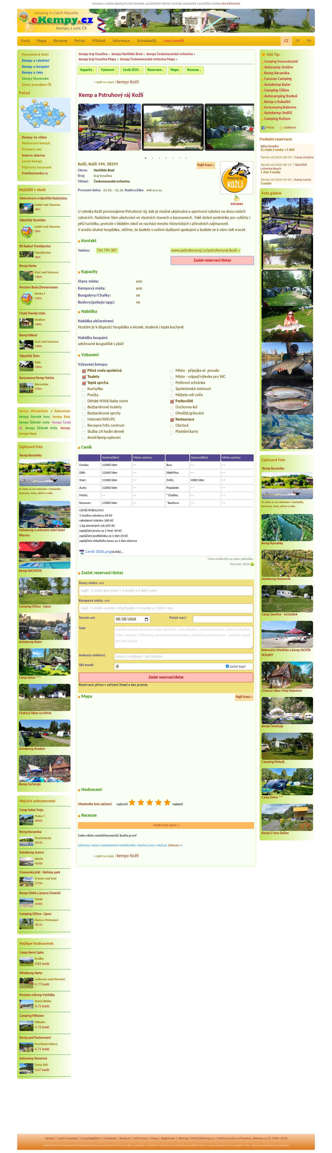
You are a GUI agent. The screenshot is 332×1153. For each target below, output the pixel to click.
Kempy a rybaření (35, 61)
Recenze (60, 41)
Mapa (41, 41)
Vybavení (107, 70)
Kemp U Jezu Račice (275, 833)
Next (251, 130)
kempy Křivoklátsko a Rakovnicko (44, 411)
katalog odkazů (190, 1145)
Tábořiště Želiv (29, 356)
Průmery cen (32, 149)
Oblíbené (290, 127)
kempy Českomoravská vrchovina (170, 54)
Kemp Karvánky (272, 543)
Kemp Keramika (31, 455)
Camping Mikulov (31, 1016)
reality (117, 1145)
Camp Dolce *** (30, 678)
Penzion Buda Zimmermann (38, 287)
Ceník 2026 (131, 70)
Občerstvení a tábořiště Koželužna (43, 198)
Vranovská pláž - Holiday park (39, 872)
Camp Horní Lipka (31, 952)
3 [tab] (159, 158)
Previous (81, 130)
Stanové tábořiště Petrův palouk (283, 176)
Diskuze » (174, 845)
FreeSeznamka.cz (35, 173)
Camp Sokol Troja (31, 810)
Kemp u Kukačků (277, 102)
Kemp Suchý (303, 163)
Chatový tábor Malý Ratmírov (282, 691)
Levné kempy (32, 161)
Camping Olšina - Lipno (35, 606)
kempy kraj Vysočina (93, 54)
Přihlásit (98, 41)
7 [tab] (186, 158)
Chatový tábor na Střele (35, 713)
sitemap (183, 1138)
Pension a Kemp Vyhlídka (37, 995)
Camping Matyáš (273, 762)
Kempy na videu (34, 137)
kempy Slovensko (35, 79)
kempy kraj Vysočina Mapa (97, 59)
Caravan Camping (278, 79)
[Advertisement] (44, 1106)
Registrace (168, 1138)
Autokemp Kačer (30, 642)
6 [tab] (179, 158)
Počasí (80, 41)
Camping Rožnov (277, 119)
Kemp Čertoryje (30, 784)
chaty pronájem (234, 1145)
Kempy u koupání (35, 67)
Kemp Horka (27, 266)
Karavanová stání (35, 54)
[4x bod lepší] (159, 803)
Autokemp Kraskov (32, 749)
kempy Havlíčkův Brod (127, 54)
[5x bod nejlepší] (168, 803)
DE (298, 41)
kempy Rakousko (280, 1145)
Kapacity (86, 70)
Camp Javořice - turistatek (279, 614)
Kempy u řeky (32, 73)
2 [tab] (152, 158)
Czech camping (67, 1138)
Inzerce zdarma (33, 155)
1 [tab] (145, 158)
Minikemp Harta (30, 973)
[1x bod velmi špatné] (132, 803)
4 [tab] (166, 158)
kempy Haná (27, 434)
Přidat (270, 127)
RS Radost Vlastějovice (35, 246)
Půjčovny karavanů (36, 167)
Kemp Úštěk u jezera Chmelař (40, 893)
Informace (121, 41)
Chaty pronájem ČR (36, 85)
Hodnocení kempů (36, 143)
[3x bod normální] (150, 803)
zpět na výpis (105, 82)
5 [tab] (173, 158)
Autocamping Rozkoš (280, 96)
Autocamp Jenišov (278, 67)
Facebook (110, 1138)
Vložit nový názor (166, 825)
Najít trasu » (205, 165)
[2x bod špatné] (141, 803)
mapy (211, 1145)
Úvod (25, 41)
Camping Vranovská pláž (281, 61)
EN (309, 41)
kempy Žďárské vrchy (34, 422)
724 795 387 (107, 250)
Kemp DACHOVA (30, 571)
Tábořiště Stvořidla (32, 220)
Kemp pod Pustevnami (35, 1038)
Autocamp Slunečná (33, 1058)
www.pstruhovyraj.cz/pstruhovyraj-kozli (204, 250)
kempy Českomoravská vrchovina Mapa (147, 59)
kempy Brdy (61, 417)
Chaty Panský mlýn (32, 313)
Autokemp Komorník (276, 579)
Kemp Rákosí (28, 335)
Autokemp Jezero (31, 852)
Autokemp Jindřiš (278, 113)
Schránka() (146, 41)
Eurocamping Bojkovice (280, 107)
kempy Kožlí (128, 82)
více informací (230, 3)
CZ (286, 41)
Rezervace (154, 70)
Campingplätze (90, 1138)
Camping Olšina (276, 90)
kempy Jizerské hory (34, 417)
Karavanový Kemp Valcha (36, 378)
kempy (65, 428)
